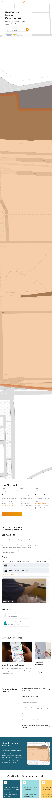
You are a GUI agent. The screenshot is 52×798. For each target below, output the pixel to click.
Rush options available (40, 503)
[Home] (26, 2)
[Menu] (2, 2)
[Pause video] (45, 601)
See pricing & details (8, 574)
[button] (39, 501)
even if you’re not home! (7, 505)
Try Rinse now (12, 514)
